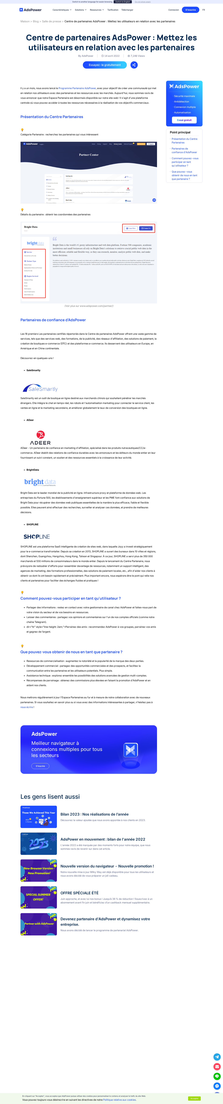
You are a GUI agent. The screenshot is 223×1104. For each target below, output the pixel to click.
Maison (25, 21)
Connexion (173, 9)
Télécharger (127, 5)
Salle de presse (51, 21)
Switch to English (122, 2)
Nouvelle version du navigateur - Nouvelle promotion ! (50, 861)
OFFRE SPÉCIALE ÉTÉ (32, 888)
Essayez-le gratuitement (105, 64)
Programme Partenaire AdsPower (77, 88)
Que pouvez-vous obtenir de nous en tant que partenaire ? (184, 175)
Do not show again (143, 2)
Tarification (112, 5)
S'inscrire (191, 9)
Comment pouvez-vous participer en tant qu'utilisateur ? (185, 162)
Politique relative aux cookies (119, 1099)
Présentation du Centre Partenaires (184, 140)
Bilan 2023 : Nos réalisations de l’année (42, 807)
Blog (36, 21)
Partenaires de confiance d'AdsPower (184, 150)
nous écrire (26, 707)
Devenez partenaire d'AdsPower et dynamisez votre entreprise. (55, 914)
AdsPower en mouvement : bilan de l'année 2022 (47, 834)
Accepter (194, 1098)
